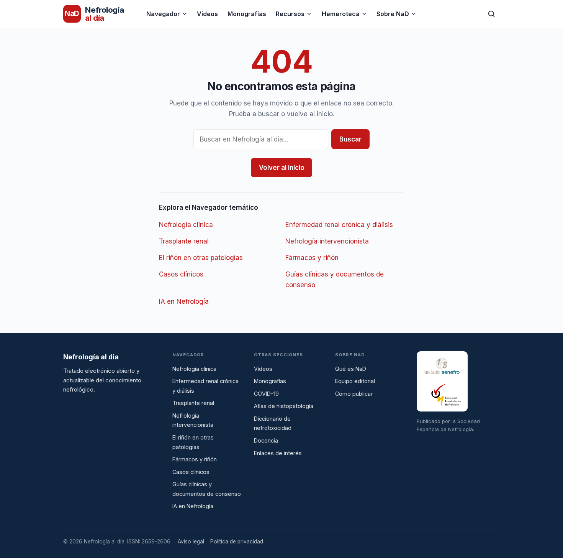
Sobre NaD (392, 14)
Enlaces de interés (278, 453)
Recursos (290, 14)
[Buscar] (491, 13)
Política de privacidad (236, 541)
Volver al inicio (281, 167)
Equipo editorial (355, 381)
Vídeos (207, 14)
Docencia (266, 440)
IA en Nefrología (184, 301)
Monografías (246, 14)
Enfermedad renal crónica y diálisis (339, 225)
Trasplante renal (184, 241)
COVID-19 (266, 393)
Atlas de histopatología (283, 406)
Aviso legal (191, 541)
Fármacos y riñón (312, 258)
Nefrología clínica (186, 225)
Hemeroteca (341, 14)
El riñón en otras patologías (201, 258)
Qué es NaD (350, 368)
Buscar (350, 139)
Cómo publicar (354, 393)
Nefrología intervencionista (327, 241)
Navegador (163, 14)
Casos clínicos (181, 274)
